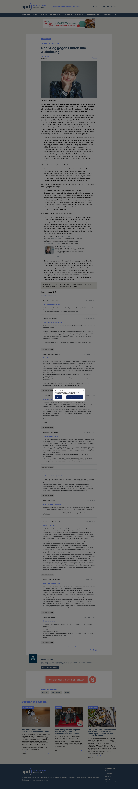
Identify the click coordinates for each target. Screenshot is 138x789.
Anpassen (58, 397)
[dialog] (69, 394)
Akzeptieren (78, 397)
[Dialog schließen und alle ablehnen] (83, 390)
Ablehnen (70, 397)
